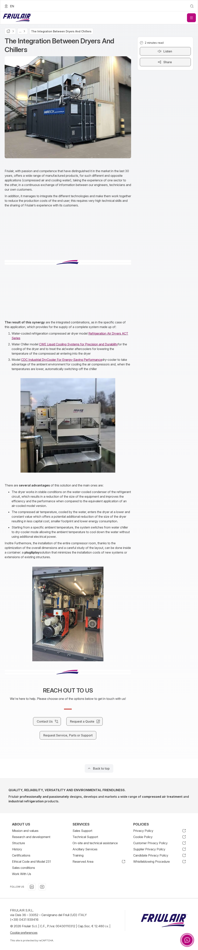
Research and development (31, 837)
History (17, 849)
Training (78, 855)
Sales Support (82, 831)
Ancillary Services (85, 849)
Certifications (21, 855)
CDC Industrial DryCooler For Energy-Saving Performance (61, 360)
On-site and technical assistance (95, 843)
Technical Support (85, 837)
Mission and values (25, 831)
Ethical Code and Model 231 (31, 861)
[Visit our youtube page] (42, 886)
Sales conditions (23, 868)
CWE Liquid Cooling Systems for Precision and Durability (78, 344)
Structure (18, 843)
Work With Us (21, 874)
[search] (191, 6)
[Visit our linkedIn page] (31, 886)
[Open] (191, 17)
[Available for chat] (187, 940)
